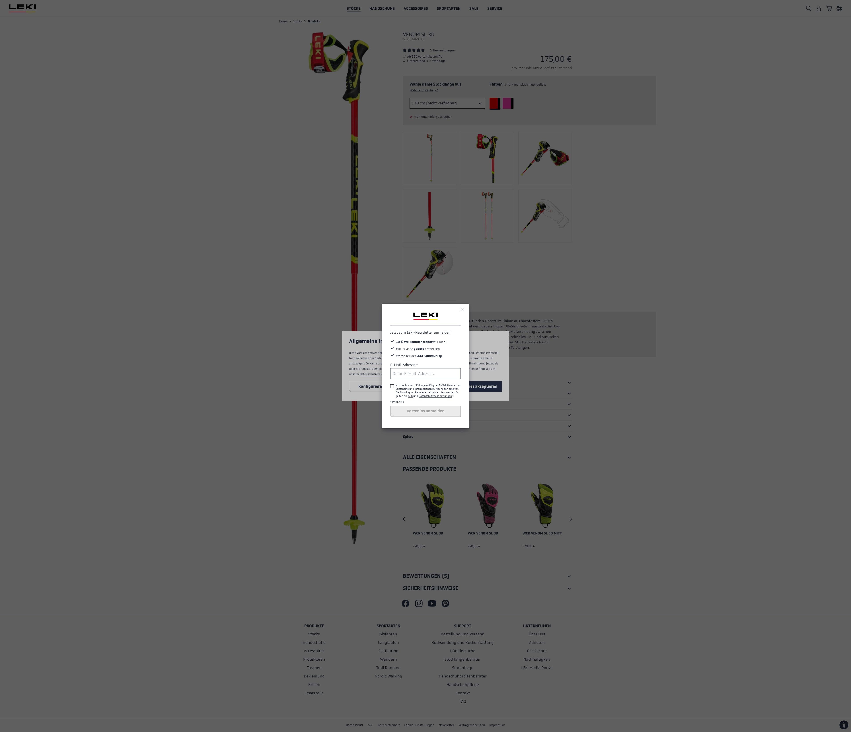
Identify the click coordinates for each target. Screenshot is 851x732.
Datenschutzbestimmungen (435, 395)
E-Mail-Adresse (404, 365)
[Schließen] (462, 310)
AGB (410, 395)
